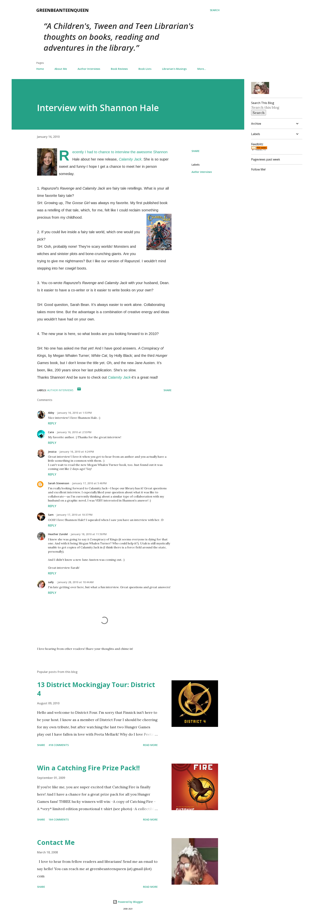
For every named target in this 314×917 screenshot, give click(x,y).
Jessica (52, 451)
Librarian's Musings (174, 69)
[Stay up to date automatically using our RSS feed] (259, 149)
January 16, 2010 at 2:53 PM (74, 432)
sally (51, 582)
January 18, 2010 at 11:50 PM (89, 534)
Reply (52, 423)
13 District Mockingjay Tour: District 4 (96, 689)
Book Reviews (119, 69)
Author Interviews (89, 69)
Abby (51, 412)
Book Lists (144, 69)
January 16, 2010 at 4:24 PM (76, 451)
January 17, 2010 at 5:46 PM (89, 483)
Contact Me (56, 842)
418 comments (59, 745)
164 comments (59, 819)
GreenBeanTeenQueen (62, 10)
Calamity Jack (130, 159)
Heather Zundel (58, 534)
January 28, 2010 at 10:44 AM (75, 582)
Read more (150, 745)
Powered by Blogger (130, 902)
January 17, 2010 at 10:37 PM (74, 514)
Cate (51, 432)
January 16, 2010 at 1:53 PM (74, 412)
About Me (61, 69)
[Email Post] (79, 390)
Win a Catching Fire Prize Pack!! (88, 767)
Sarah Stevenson (58, 483)
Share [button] (196, 151)
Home (40, 69)
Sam (51, 514)
